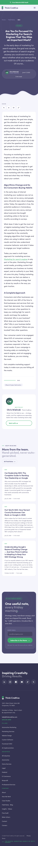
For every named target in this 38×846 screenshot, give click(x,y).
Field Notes (11, 19)
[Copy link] (18, 108)
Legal (3, 768)
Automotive (5, 760)
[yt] (21, 682)
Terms (3, 838)
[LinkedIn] (9, 108)
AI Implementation (8, 748)
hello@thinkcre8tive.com (9, 717)
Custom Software (7, 740)
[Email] (14, 108)
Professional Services (8, 785)
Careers (4, 825)
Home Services (6, 764)
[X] (4, 108)
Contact (4, 821)
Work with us (13, 423)
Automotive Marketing (9, 727)
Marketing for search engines (15, 259)
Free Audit (5, 813)
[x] (33, 682)
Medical (4, 772)
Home (4, 19)
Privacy (29, 835)
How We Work (6, 796)
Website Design (7, 735)
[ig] (10, 682)
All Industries (6, 756)
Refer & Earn (6, 817)
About (4, 792)
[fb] (16, 682)
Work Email (12, 630)
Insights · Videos (7, 809)
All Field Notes (9, 461)
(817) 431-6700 (6, 720)
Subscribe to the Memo (20, 640)
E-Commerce (6, 776)
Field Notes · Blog (7, 805)
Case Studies (6, 801)
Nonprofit (5, 780)
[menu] (34, 8)
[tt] (27, 682)
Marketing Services (8, 731)
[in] (4, 682)
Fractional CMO (7, 744)
